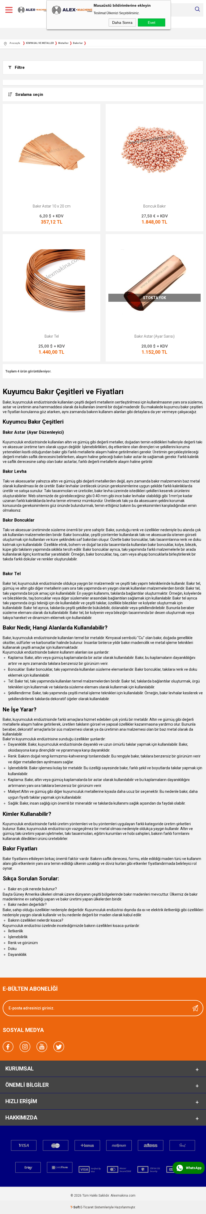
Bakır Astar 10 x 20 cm (52, 206)
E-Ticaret (87, 1207)
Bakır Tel (52, 336)
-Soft (75, 1207)
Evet (151, 22)
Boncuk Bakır (154, 206)
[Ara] (197, 9)
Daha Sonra (122, 22)
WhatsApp (193, 1168)
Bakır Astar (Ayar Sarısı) (154, 336)
